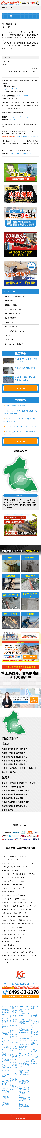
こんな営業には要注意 (24, 1010)
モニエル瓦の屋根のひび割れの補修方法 (24, 1082)
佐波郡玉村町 (21, 798)
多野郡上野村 (21, 794)
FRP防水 (34, 956)
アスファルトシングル (11, 959)
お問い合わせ (14, 1068)
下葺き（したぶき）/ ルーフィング (24, 906)
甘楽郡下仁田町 (8, 790)
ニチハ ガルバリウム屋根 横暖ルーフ (35, 1015)
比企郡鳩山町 (21, 764)
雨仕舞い (13, 856)
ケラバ (21, 934)
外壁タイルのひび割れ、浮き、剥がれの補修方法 (24, 1073)
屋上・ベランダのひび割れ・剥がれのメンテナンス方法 (24, 1090)
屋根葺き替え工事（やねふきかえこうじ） (18, 902)
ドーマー (6, 952)
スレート (25, 959)
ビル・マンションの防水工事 (14, 344)
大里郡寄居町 (21, 752)
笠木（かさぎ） (26, 909)
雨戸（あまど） (24, 916)
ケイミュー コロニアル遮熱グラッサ (34, 1043)
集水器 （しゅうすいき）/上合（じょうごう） (19, 924)
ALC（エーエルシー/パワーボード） (15, 867)
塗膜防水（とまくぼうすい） (13, 884)
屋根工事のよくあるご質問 (14, 1080)
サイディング (28, 863)
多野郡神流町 (7, 798)
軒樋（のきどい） (27, 952)
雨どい (5, 927)
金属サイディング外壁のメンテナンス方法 (24, 1038)
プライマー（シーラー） (11, 863)
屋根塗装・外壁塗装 (11, 305)
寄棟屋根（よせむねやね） (12, 938)
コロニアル (7, 963)
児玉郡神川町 (21, 749)
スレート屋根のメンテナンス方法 (24, 1055)
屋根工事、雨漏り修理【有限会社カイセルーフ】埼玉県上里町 (19, 1116)
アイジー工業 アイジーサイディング (34, 1034)
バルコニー (32, 874)
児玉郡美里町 (7, 749)
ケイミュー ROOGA (35, 1051)
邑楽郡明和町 (21, 805)
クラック (23, 856)
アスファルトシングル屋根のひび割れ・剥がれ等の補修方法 (24, 1030)
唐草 (4, 856)
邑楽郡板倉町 (23, 802)
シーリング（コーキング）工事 (14, 874)
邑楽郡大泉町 (7, 805)
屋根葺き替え (9, 300)
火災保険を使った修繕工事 (14, 1048)
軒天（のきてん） (9, 931)
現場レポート (14, 1031)
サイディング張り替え (12, 327)
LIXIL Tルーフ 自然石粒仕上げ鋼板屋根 (34, 1058)
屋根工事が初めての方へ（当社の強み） (5, 1011)
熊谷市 (4, 772)
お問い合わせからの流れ (5, 1098)
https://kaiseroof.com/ (9, 89)
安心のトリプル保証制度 (5, 1104)
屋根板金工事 (9, 322)
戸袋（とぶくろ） (9, 916)
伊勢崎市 (23, 782)
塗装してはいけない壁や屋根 (14, 1087)
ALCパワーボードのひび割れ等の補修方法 (25, 1021)
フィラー (19, 860)
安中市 (22, 786)
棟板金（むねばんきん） (20, 927)
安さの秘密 (14, 1042)
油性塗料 (6, 870)
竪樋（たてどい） (9, 956)
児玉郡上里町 (7, 752)
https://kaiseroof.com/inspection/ (28, 136)
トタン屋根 (7, 899)
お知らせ (15, 1065)
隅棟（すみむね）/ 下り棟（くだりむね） (17, 948)
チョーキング (8, 860)
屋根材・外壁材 (34, 1007)
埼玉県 (5, 743)
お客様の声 (14, 1026)
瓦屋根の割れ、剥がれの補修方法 (24, 1106)
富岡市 (13, 786)
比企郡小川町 (7, 760)
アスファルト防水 (19, 877)
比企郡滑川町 (7, 756)
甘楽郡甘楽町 (7, 794)
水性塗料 (16, 870)
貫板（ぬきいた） (9, 934)
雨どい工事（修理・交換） (13, 309)
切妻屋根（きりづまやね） (12, 941)
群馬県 (5, 777)
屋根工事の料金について (14, 1036)
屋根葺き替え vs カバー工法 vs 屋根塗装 (24, 1099)
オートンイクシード (14, 1016)
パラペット (23, 956)
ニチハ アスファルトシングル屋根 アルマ (35, 1024)
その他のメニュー (34, 1064)
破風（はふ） (24, 931)
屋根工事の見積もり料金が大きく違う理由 (14, 1057)
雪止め (5, 906)
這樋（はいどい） (25, 920)
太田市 (32, 782)
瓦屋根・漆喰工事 (10, 318)
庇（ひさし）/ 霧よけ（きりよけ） (15, 913)
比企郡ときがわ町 (9, 768)
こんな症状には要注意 (24, 1014)
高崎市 (4, 782)
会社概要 (13, 1062)
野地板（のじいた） (10, 909)
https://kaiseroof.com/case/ (19, 117)
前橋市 (13, 782)
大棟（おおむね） (9, 945)
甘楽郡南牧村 (23, 790)
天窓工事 (7, 335)
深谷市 (31, 768)
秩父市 (13, 772)
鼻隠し (15, 952)
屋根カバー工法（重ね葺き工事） (15, 296)
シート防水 (20, 881)
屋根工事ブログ (24, 1007)
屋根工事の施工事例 (14, 1020)
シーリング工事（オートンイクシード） (17, 331)
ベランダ (6, 877)
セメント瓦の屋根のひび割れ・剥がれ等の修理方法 (24, 1064)
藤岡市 (4, 786)
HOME (4, 1007)
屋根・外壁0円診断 (14, 1007)
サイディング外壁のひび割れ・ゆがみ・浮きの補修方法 (24, 1047)
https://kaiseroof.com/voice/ (19, 120)
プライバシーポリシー (14, 1074)
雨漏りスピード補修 (14, 1012)
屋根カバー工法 (20, 899)
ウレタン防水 (8, 881)
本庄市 (23, 768)
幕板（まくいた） (9, 920)
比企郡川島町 (21, 760)
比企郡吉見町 (7, 764)
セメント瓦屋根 (8, 892)
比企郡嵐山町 (21, 756)
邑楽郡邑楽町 (7, 809)
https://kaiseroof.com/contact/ (21, 153)
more (22, 388)
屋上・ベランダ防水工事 (12, 313)
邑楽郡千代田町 (8, 802)
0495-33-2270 (22, 96)
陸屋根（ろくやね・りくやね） (14, 888)
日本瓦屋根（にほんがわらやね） (15, 895)
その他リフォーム (10, 340)
